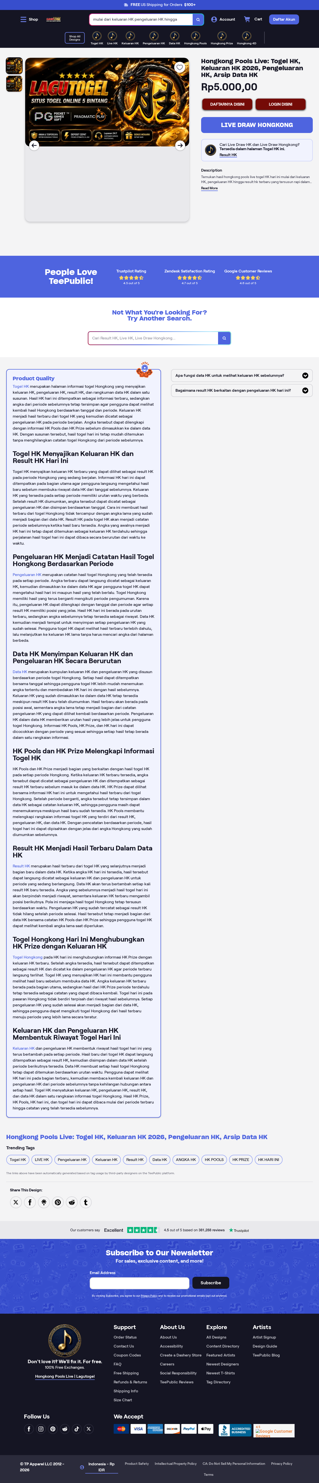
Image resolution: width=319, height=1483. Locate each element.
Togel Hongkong (28, 957)
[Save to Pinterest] (58, 1202)
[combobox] (141, 19)
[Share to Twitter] (16, 1202)
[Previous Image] (34, 145)
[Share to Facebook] (30, 1202)
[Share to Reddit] (72, 1202)
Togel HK (21, 386)
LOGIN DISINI (280, 104)
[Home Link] (53, 19)
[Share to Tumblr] (86, 1202)
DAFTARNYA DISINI (227, 104)
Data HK (20, 672)
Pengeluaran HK (27, 575)
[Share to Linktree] (44, 1202)
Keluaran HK (24, 1048)
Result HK (21, 866)
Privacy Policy (149, 1295)
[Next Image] (180, 145)
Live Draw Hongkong (257, 125)
